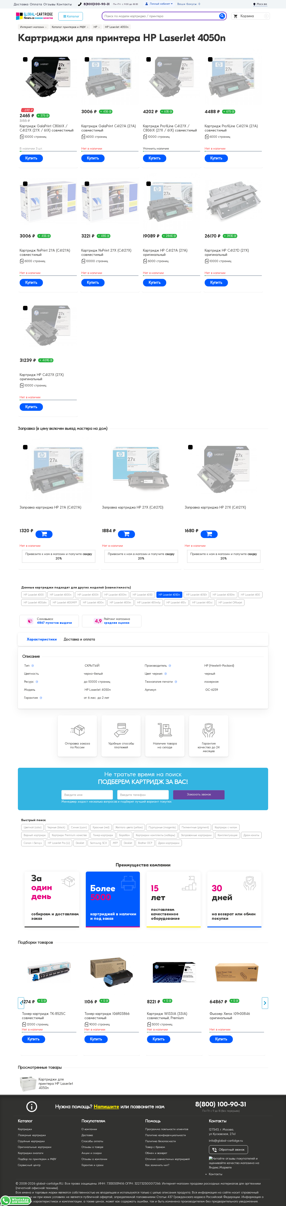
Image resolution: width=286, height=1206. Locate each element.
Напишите (106, 1107)
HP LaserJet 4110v (176, 602)
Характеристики (42, 639)
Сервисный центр (29, 1165)
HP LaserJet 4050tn (224, 594)
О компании (89, 1129)
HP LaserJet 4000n (61, 594)
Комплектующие (228, 835)
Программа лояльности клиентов (166, 1129)
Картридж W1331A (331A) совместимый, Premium (167, 1016)
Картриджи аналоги (30, 1153)
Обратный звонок (231, 1150)
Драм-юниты (251, 835)
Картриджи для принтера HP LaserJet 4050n (56, 1083)
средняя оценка (116, 623)
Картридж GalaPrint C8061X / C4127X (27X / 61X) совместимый (47, 128)
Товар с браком (155, 1147)
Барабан (124, 835)
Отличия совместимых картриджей (167, 1159)
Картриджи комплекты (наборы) (155, 835)
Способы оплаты (92, 1141)
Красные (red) (101, 827)
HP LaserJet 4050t (196, 594)
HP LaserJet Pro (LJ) (59, 843)
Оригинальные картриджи (34, 1147)
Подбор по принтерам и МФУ (37, 1159)
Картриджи (25, 1129)
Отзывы (49, 4)
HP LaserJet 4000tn (115, 594)
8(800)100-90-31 (97, 4)
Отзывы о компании (94, 1159)
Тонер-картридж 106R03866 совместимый (107, 1016)
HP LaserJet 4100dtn (35, 602)
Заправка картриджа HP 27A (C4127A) (50, 507)
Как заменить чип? (157, 1165)
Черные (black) (56, 827)
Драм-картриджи (168, 843)
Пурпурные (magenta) (162, 827)
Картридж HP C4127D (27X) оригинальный (227, 252)
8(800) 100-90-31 (220, 1104)
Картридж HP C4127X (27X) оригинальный (42, 377)
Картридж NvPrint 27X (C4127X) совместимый (106, 252)
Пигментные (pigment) (195, 827)
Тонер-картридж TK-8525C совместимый (43, 1016)
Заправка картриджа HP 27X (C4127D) (132, 507)
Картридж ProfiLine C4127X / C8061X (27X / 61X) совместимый (170, 128)
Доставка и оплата (79, 639)
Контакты (64, 4)
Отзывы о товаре (92, 1147)
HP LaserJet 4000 (34, 594)
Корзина (253, 16)
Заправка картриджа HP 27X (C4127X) (215, 507)
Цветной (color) (32, 827)
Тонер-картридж (103, 835)
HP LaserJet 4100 (250, 594)
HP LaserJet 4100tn (120, 602)
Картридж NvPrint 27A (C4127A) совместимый (45, 252)
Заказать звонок (199, 794)
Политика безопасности (160, 1141)
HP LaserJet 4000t (88, 594)
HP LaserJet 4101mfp (148, 602)
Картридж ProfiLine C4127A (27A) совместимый (231, 128)
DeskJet (80, 843)
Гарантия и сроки (92, 1165)
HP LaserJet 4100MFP (65, 602)
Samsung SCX (98, 843)
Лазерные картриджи (32, 1135)
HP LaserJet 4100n (93, 602)
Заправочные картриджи (196, 835)
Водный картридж (35, 835)
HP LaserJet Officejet (230, 602)
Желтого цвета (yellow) (129, 827)
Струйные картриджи (31, 1141)
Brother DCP (145, 843)
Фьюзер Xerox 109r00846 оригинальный (230, 1016)
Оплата (36, 4)
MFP (115, 843)
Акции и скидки (92, 1153)
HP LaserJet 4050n (169, 594)
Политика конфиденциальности (165, 1135)
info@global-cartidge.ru (226, 1141)
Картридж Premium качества (69, 835)
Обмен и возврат (156, 1153)
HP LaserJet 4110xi (202, 602)
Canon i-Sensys (33, 843)
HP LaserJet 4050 (143, 594)
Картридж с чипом (226, 827)
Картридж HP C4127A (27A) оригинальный (165, 252)
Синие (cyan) (79, 827)
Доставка (21, 4)
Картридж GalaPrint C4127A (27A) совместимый (108, 128)
